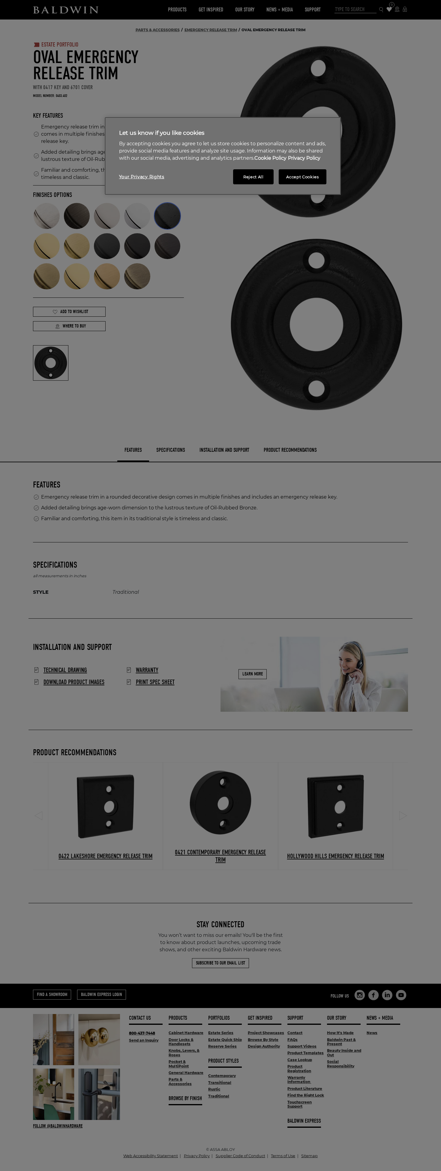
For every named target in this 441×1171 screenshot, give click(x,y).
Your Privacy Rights (141, 177)
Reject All (253, 176)
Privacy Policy (304, 158)
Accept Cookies (302, 176)
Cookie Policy (270, 158)
